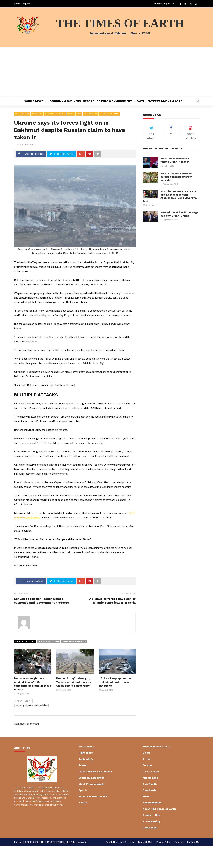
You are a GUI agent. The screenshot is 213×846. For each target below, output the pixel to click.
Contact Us (150, 827)
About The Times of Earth (159, 808)
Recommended (91, 113)
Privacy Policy (151, 821)
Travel (83, 765)
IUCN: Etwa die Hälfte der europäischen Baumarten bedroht (176, 177)
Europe (25, 113)
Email (17, 113)
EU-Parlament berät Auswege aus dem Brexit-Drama (179, 214)
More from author (48, 641)
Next (27, 701)
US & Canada (151, 771)
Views (102, 113)
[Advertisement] (106, 72)
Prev (19, 701)
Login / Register (22, 3)
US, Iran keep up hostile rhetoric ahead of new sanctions (115, 682)
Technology (86, 759)
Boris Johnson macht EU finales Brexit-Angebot (175, 160)
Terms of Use (151, 815)
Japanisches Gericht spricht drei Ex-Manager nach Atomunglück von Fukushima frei (170, 196)
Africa (146, 759)
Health (139, 101)
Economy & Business (65, 101)
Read (79, 113)
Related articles (25, 641)
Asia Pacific (150, 784)
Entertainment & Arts (165, 101)
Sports (88, 101)
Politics (71, 113)
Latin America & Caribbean (95, 771)
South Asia (149, 790)
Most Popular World (55, 113)
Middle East (150, 777)
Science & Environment (114, 101)
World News (33, 101)
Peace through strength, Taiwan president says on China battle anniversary (73, 682)
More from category (74, 641)
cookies (179, 842)
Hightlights (37, 113)
